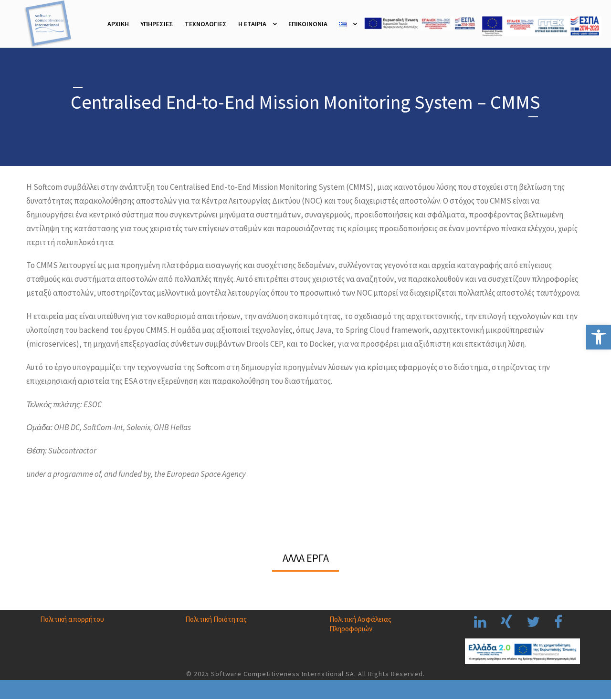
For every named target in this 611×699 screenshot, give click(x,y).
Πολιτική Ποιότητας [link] (216, 619)
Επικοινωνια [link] (307, 24)
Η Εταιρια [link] (252, 24)
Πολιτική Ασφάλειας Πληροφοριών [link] (360, 624)
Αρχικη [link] (118, 24)
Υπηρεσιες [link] (156, 24)
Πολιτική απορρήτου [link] (72, 619)
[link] (598, 337)
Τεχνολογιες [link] (206, 24)
